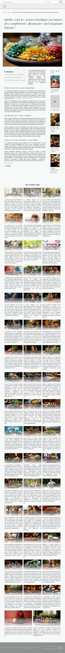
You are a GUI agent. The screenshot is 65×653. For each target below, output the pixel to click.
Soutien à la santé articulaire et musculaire (15, 80)
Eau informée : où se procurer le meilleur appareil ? (32, 247)
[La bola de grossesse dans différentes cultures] (51, 404)
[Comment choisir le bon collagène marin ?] (55, 81)
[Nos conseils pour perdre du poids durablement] (33, 537)
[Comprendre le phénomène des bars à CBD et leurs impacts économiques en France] (14, 483)
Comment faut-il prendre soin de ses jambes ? (51, 566)
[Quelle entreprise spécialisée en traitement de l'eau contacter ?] (33, 218)
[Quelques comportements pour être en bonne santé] (55, 160)
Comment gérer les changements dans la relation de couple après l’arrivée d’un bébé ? (32, 513)
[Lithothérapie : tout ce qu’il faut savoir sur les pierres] (51, 590)
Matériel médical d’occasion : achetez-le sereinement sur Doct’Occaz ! (32, 195)
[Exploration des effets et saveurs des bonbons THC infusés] (14, 218)
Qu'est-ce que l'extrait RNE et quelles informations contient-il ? (51, 299)
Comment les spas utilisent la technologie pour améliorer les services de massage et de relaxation (13, 461)
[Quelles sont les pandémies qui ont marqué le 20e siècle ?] (51, 324)
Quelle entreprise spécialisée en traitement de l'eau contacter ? (32, 220)
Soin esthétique (19, 647)
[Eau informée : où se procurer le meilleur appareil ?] (33, 245)
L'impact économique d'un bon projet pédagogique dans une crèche (32, 407)
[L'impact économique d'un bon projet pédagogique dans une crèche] (33, 404)
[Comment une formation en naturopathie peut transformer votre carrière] (51, 192)
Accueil (4, 12)
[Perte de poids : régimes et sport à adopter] (55, 140)
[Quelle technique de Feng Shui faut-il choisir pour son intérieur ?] (14, 590)
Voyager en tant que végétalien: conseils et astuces (51, 433)
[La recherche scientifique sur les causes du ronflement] (14, 297)
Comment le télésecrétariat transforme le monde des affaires (13, 433)
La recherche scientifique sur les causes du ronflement (13, 299)
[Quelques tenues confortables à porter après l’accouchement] (14, 510)
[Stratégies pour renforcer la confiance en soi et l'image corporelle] (51, 270)
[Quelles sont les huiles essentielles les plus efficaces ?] (46, 618)
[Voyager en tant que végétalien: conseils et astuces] (51, 431)
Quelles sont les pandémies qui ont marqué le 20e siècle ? (51, 326)
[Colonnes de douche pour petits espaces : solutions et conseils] (51, 218)
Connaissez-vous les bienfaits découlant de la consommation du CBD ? (51, 353)
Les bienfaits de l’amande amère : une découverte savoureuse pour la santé (51, 513)
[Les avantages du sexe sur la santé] (55, 101)
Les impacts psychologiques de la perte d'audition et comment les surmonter (32, 300)
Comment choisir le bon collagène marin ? (55, 91)
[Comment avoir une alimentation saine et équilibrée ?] (55, 119)
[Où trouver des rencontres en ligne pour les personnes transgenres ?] (18, 618)
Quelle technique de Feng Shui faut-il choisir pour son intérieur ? (14, 592)
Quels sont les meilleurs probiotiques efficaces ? (51, 539)
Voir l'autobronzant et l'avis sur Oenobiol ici (23, 98)
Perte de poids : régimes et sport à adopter (55, 150)
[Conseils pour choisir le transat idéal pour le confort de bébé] (14, 192)
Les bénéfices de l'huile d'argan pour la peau (32, 433)
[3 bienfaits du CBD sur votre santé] (14, 350)
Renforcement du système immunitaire (15, 74)
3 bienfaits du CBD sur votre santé (13, 351)
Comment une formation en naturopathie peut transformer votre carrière (51, 195)
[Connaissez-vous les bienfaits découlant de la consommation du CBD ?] (51, 350)
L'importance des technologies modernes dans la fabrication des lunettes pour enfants (51, 248)
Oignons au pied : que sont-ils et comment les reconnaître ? (32, 485)
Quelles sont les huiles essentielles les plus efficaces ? (46, 622)
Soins (12, 647)
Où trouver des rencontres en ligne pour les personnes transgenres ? (18, 623)
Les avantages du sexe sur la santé (55, 109)
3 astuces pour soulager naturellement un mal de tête (32, 352)
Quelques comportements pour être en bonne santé (55, 170)
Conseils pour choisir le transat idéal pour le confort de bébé (13, 194)
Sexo (3, 647)
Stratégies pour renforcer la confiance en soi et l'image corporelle (51, 273)
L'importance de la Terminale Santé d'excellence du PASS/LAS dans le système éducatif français (51, 380)
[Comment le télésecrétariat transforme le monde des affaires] (14, 431)
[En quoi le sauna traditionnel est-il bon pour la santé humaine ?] (33, 590)
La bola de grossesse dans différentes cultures (51, 406)
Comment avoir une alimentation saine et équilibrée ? (32, 326)
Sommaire (9, 72)
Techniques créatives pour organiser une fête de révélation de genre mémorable (13, 273)
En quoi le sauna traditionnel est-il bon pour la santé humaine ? (32, 592)
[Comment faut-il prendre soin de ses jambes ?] (51, 564)
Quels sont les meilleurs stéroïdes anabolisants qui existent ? (13, 566)
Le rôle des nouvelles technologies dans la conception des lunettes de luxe (32, 380)
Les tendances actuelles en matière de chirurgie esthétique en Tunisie (13, 379)
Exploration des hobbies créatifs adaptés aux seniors (13, 247)
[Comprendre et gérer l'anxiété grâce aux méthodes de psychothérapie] (33, 270)
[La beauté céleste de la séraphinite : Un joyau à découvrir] (33, 564)
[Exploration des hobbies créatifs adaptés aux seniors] (14, 245)
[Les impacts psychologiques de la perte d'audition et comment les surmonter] (33, 297)
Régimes (8, 647)
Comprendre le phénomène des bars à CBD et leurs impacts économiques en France (13, 486)
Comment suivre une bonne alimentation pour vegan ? (32, 460)
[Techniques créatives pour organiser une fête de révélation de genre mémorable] (14, 270)
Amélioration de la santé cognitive (14, 77)
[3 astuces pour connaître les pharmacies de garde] (14, 537)
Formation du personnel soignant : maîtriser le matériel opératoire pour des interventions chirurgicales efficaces (13, 327)
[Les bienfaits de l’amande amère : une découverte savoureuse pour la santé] (51, 510)
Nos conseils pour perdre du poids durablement (32, 539)
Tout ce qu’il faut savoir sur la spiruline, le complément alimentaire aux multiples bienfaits (13, 407)
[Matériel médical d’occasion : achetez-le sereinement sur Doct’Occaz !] (33, 192)
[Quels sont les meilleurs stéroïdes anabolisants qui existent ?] (14, 564)
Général (9, 12)
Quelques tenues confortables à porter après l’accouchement (13, 512)
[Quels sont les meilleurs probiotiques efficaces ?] (51, 537)
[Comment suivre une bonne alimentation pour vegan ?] (33, 458)
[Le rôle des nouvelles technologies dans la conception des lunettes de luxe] (33, 377)
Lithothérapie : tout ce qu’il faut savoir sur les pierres (51, 592)
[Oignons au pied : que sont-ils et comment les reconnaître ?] (33, 483)
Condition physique (28, 647)
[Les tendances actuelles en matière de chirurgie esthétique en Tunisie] (14, 377)
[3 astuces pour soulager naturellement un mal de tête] (33, 350)
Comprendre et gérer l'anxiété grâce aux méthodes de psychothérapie (32, 273)
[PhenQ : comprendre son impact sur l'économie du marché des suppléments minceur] (51, 458)
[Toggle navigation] (4, 6)
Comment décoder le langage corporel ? (51, 485)
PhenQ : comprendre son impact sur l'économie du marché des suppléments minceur (51, 461)
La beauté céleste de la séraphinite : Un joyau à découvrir (32, 566)
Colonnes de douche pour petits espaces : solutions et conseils (51, 220)
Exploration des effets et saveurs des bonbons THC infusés (13, 220)
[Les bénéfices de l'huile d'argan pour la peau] (33, 431)
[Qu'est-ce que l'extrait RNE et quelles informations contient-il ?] (51, 297)
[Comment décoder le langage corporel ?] (51, 483)
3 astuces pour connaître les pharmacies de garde (13, 539)
